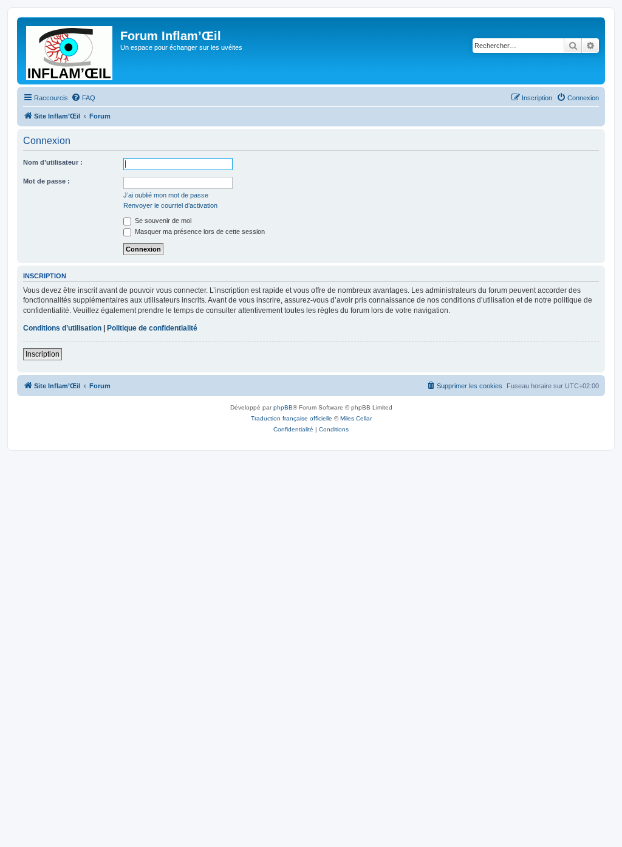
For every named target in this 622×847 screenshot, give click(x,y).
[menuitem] (83, 98)
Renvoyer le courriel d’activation (170, 205)
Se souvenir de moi (162, 220)
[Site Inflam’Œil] (70, 50)
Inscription (43, 354)
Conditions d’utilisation (62, 328)
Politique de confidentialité (152, 328)
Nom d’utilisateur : (53, 162)
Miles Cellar (356, 418)
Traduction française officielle (291, 418)
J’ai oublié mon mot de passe (165, 195)
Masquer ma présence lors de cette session (199, 231)
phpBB (283, 407)
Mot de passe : (46, 181)
